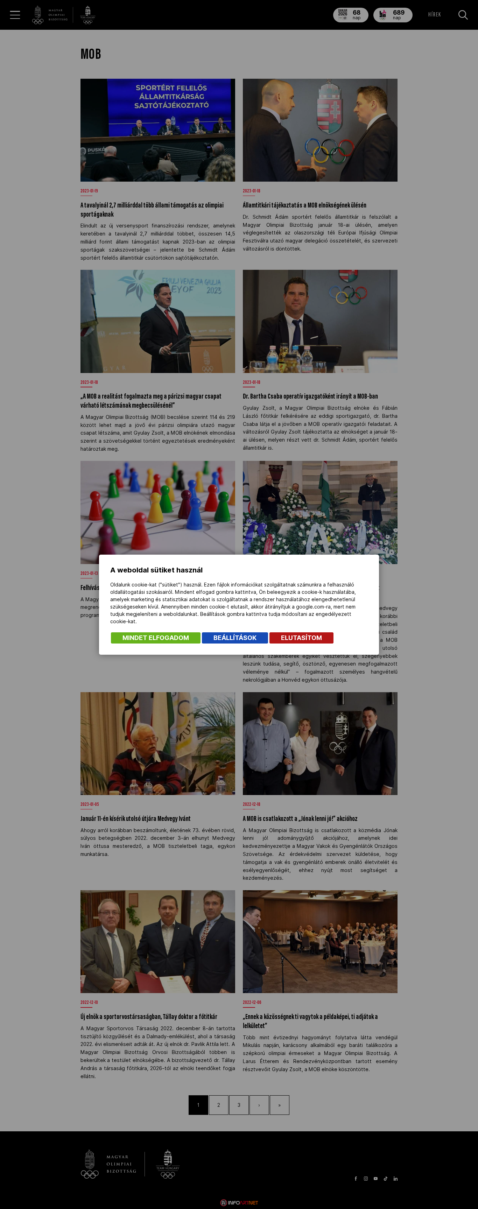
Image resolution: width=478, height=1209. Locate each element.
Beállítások (234, 637)
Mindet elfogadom (155, 637)
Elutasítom (301, 637)
